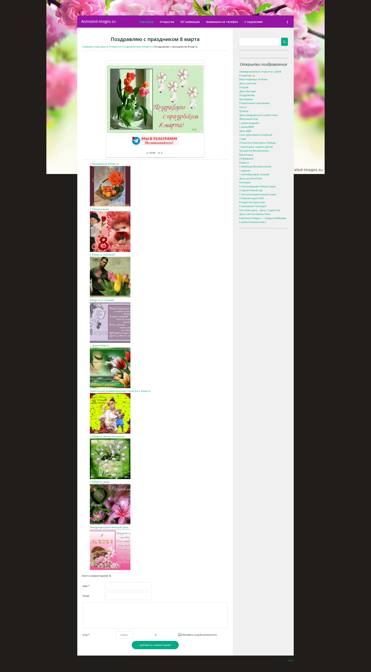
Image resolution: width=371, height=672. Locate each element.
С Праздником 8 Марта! (104, 163)
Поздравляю (247, 95)
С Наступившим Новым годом (257, 186)
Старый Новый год (250, 190)
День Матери (247, 91)
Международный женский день (109, 527)
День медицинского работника (258, 115)
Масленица (246, 154)
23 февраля (246, 158)
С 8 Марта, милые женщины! (107, 436)
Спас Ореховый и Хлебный (255, 134)
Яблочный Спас (248, 119)
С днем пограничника (252, 222)
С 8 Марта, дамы (100, 482)
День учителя (247, 83)
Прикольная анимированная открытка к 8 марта (120, 391)
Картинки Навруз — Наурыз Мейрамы (263, 218)
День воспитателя (250, 178)
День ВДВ (245, 131)
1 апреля (244, 170)
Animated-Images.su (98, 21)
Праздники (246, 99)
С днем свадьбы (249, 123)
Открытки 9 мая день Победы (257, 142)
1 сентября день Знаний (254, 174)
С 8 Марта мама (99, 209)
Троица (243, 111)
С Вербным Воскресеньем (255, 166)
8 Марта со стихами (102, 300)
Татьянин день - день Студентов (259, 210)
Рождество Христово (252, 202)
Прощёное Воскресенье (254, 150)
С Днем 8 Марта (99, 345)
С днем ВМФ (246, 127)
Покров (243, 87)
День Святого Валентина (254, 214)
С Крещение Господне (252, 206)
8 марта (244, 162)
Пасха (243, 107)
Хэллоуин (245, 182)
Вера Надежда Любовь (253, 79)
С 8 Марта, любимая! (102, 254)
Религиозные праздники (254, 103)
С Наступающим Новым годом (257, 194)
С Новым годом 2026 (251, 198)
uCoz (291, 660)
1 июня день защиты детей (256, 146)
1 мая (242, 139)
